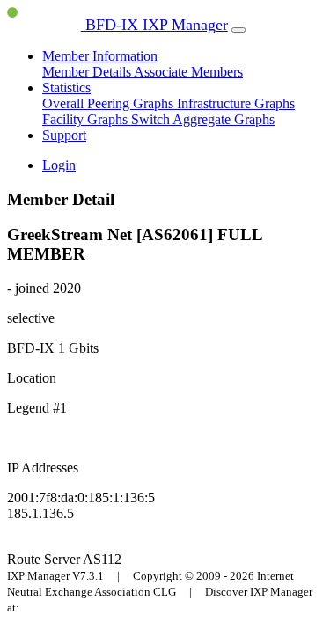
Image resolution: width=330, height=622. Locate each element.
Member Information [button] (100, 55)
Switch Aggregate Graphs (203, 119)
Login (59, 164)
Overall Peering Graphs (109, 103)
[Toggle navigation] (238, 30)
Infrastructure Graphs (236, 103)
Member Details (88, 71)
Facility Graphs (86, 119)
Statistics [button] (66, 87)
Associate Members (188, 71)
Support (64, 135)
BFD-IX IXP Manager (154, 24)
